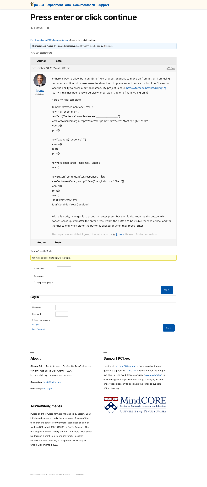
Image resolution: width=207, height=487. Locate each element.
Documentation (84, 5)
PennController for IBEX (41, 40)
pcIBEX (39, 5)
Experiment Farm (59, 5)
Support (103, 5)
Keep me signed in (45, 282)
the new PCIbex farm (125, 366)
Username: (39, 268)
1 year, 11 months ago (90, 46)
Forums (56, 40)
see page (47, 388)
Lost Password (38, 329)
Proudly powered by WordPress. (59, 474)
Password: (39, 276)
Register (35, 325)
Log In (166, 290)
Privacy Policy (80, 474)
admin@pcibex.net (52, 382)
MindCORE (130, 370)
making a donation (153, 375)
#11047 (171, 68)
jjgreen (38, 27)
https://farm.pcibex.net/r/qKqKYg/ (147, 87)
